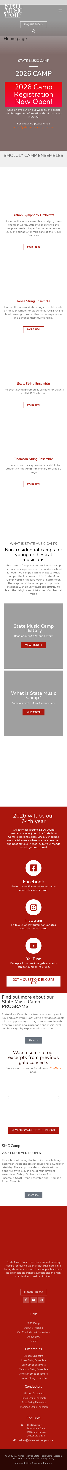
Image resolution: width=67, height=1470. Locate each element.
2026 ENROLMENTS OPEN (21, 1153)
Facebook (33, 881)
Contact (33, 1341)
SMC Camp (33, 1323)
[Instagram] (33, 907)
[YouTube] (33, 946)
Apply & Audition (33, 1328)
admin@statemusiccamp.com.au (33, 127)
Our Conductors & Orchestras (33, 1332)
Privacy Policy (47, 1458)
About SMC (33, 1336)
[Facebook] (33, 868)
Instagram (33, 920)
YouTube (33, 958)
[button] (60, 11)
